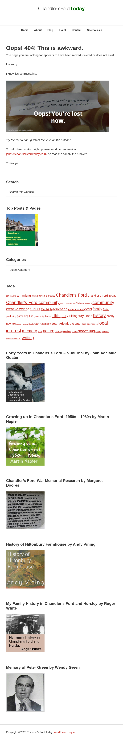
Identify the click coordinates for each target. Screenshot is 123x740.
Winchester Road (13, 338)
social (75, 331)
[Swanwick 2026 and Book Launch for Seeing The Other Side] (22, 230)
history (99, 315)
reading (59, 331)
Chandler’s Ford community (33, 302)
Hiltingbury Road (80, 316)
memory (29, 331)
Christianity (70, 303)
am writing (24, 295)
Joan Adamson (42, 323)
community (103, 302)
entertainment (76, 309)
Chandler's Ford (71, 295)
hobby (110, 316)
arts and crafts (39, 295)
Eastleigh (46, 309)
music (40, 332)
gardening (11, 316)
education (59, 309)
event (88, 309)
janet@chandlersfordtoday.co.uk (26, 154)
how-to (10, 323)
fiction (106, 309)
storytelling (86, 331)
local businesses (90, 324)
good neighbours (42, 316)
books (51, 295)
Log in (71, 732)
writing (28, 337)
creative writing (17, 309)
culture (35, 309)
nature (48, 331)
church (89, 303)
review (67, 331)
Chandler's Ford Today (61, 9)
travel (105, 331)
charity (63, 303)
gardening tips (25, 316)
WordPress (60, 732)
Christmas (80, 303)
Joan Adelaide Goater (67, 323)
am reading (11, 296)
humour (18, 324)
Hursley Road (27, 324)
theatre (98, 332)
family (97, 309)
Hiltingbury (60, 316)
